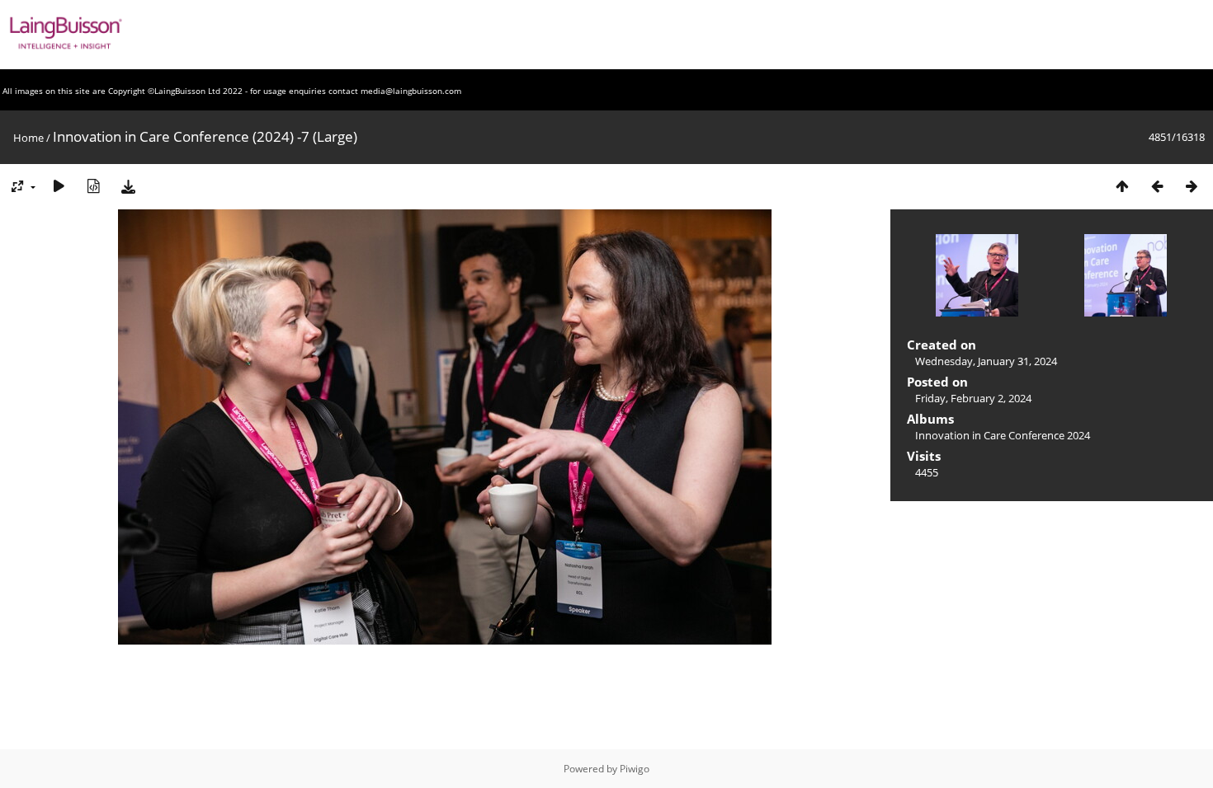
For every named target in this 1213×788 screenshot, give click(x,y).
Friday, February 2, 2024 (973, 398)
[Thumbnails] (1122, 185)
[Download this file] (128, 185)
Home (28, 137)
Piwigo (634, 769)
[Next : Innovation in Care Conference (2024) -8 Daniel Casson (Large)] (1191, 185)
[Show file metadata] (93, 185)
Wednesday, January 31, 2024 (986, 361)
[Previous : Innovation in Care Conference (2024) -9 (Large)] (1157, 185)
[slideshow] (58, 185)
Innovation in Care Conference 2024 (1002, 435)
